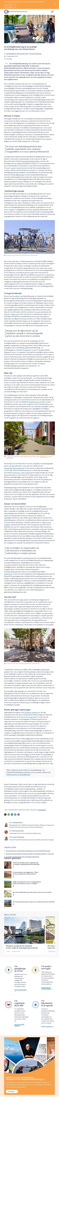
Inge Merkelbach (11, 54)
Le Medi (20, 413)
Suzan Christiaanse (35, 54)
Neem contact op (46, 1026)
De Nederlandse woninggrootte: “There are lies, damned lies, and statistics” (25, 873)
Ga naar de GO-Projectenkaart (46, 988)
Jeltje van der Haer (22, 54)
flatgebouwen (34, 402)
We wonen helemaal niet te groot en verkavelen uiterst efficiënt (34, 902)
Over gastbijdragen (20, 990)
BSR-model (20, 175)
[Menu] (52, 11)
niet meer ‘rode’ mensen (21, 473)
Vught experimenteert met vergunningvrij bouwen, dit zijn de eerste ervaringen (27, 882)
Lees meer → (10, 6)
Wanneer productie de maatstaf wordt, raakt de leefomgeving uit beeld (21, 947)
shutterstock (41, 810)
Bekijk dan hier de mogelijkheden (18, 774)
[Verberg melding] (55, 4)
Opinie (6, 63)
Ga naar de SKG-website (19, 1025)
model (13, 168)
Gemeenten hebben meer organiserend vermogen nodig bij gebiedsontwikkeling (26, 863)
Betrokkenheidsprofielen (31, 161)
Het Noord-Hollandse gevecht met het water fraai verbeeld (32, 892)
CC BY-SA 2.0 (43, 456)
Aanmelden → (12, 1091)
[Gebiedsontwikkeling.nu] (26, 11)
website (17, 296)
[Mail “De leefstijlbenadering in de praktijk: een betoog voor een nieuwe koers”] (18, 814)
